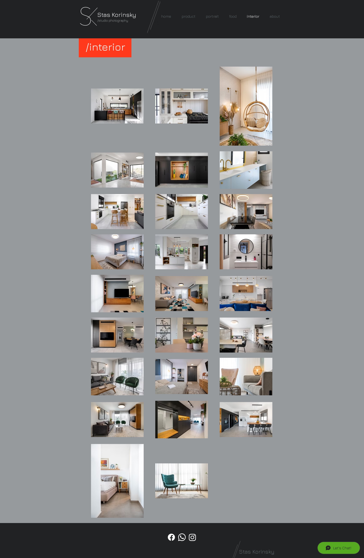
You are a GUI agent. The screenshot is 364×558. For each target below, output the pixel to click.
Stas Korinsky (116, 14)
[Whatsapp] (182, 537)
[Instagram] (192, 537)
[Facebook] (171, 537)
